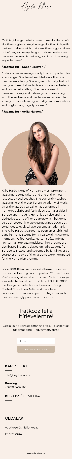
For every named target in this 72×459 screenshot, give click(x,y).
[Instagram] (18, 407)
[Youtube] (37, 407)
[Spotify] (46, 407)
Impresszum (13, 434)
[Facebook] (9, 407)
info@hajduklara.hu (18, 375)
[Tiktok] (27, 407)
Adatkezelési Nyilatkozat (21, 427)
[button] (4, 19)
